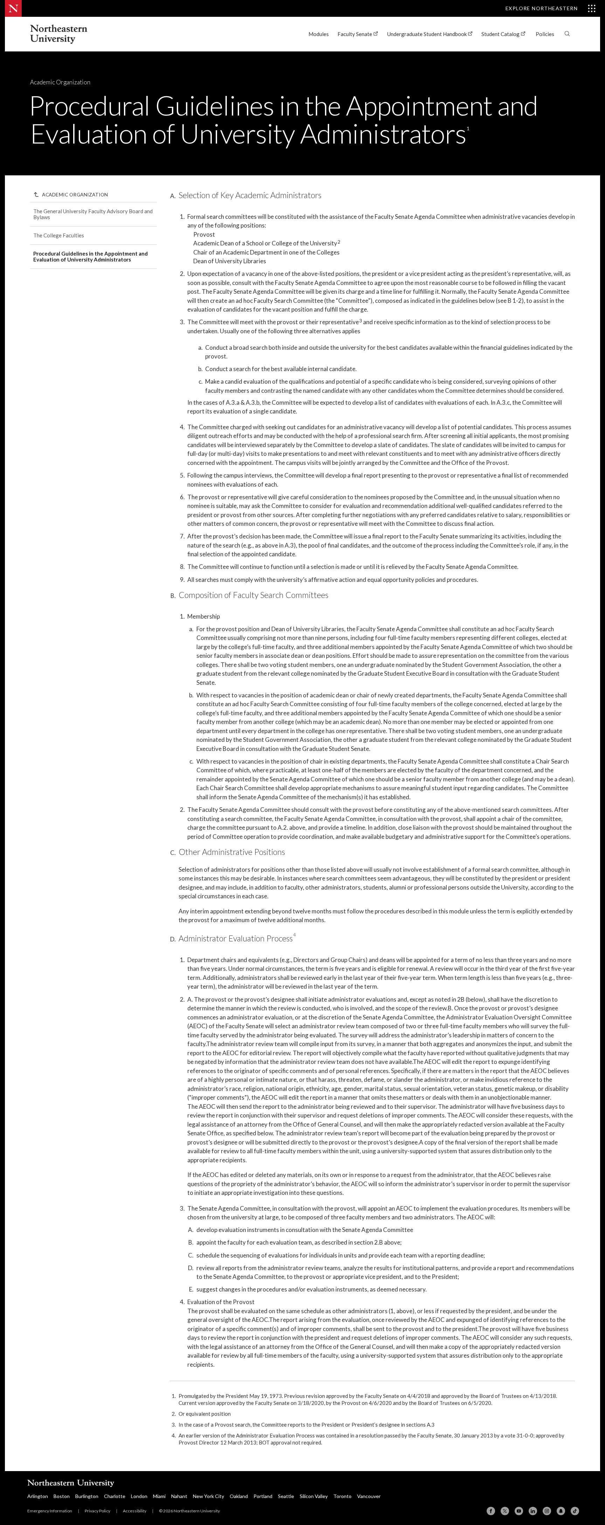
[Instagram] (547, 1511)
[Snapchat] (561, 1511)
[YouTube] (519, 1511)
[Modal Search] (567, 31)
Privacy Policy (97, 1510)
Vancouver (369, 1496)
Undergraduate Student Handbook (427, 34)
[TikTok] (575, 1511)
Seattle (286, 1496)
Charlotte (114, 1496)
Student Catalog (501, 34)
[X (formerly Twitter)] (505, 1511)
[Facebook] (491, 1511)
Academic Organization (60, 82)
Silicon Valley (314, 1496)
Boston (62, 1496)
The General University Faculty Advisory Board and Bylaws (93, 214)
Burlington (86, 1496)
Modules (318, 34)
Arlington (37, 1496)
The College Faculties (58, 235)
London (139, 1496)
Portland (262, 1496)
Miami (159, 1496)
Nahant (179, 1496)
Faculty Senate (355, 34)
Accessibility (134, 1510)
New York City (208, 1496)
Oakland (239, 1496)
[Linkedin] (533, 1511)
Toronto (342, 1496)
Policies (545, 34)
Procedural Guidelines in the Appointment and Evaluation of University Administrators (90, 256)
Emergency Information (49, 1510)
